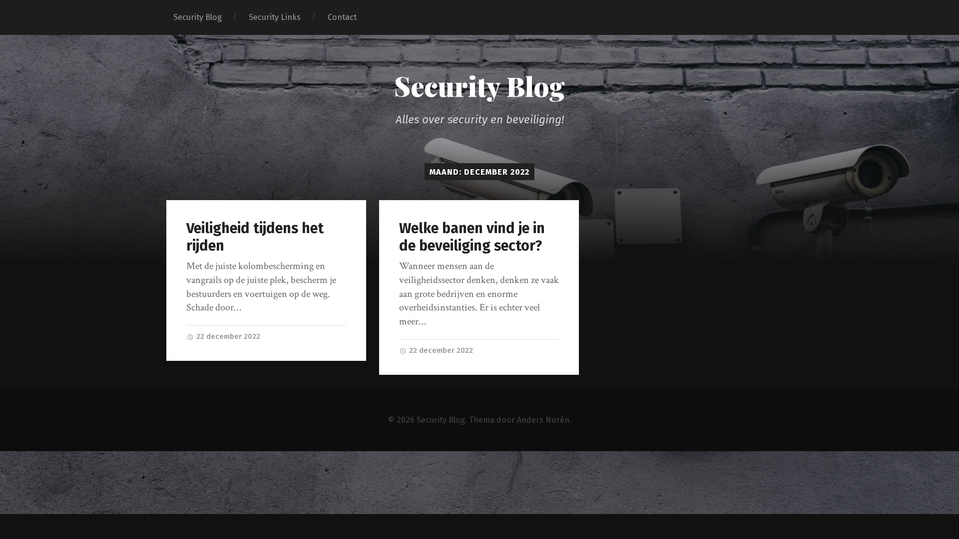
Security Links (275, 17)
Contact (342, 17)
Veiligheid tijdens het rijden (255, 237)
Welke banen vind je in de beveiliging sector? (472, 237)
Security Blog (197, 17)
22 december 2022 (227, 336)
